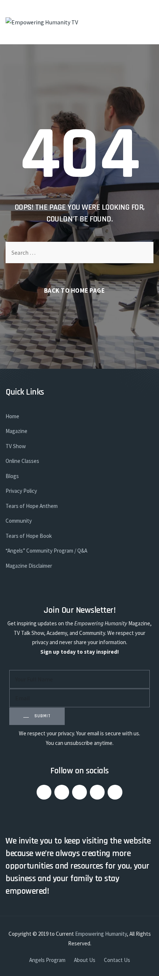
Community (19, 520)
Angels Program (47, 959)
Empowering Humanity (101, 933)
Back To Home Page (74, 290)
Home (12, 416)
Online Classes (22, 460)
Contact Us (117, 959)
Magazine (16, 430)
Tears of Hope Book (29, 535)
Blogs (12, 476)
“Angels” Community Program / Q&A (46, 550)
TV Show (16, 446)
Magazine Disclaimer (29, 565)
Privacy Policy (21, 490)
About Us (84, 959)
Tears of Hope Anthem (32, 505)
